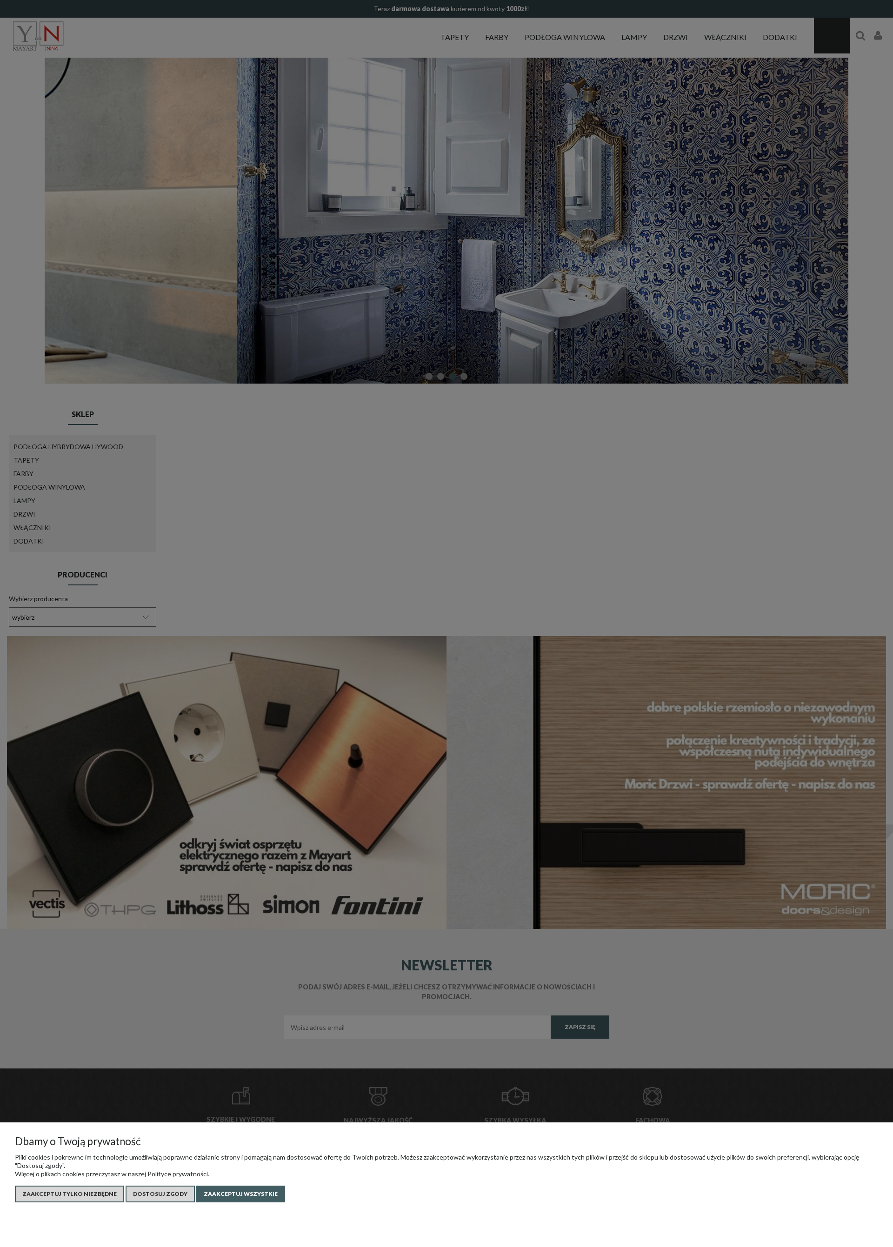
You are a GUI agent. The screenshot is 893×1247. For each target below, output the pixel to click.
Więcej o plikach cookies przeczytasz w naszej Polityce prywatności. (112, 1174)
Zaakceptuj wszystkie (241, 1193)
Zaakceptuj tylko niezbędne (69, 1193)
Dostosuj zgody (160, 1193)
